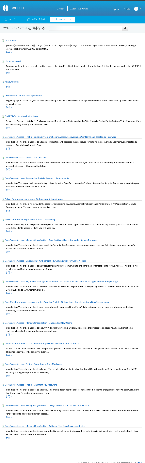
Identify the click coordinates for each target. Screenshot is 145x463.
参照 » (9, 52)
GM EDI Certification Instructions (21, 116)
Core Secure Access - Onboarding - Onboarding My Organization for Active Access (45, 260)
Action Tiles (10, 40)
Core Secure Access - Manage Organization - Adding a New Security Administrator (44, 426)
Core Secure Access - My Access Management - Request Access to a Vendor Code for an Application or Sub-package (61, 281)
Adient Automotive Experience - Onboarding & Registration (33, 198)
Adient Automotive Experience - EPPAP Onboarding (30, 219)
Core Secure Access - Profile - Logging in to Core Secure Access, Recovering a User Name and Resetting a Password (60, 136)
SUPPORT (18, 8)
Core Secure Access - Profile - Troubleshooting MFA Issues (33, 364)
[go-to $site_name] (6, 7)
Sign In (115, 9)
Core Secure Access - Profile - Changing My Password (30, 384)
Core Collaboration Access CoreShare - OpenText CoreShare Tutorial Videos (41, 343)
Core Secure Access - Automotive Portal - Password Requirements (36, 178)
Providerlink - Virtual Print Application (23, 95)
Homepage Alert (12, 61)
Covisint (60, 8)
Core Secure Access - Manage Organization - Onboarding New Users (38, 322)
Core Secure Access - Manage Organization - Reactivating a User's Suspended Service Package (50, 240)
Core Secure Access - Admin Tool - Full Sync (25, 157)
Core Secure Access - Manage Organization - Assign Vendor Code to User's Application (46, 405)
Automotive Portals (79, 8)
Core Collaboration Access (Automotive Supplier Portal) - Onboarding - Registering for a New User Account (57, 302)
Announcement (11, 81)
